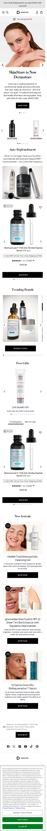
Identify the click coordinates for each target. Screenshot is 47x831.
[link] (37, 12)
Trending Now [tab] (15, 421)
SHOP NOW (22, 105)
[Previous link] (4, 325)
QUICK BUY (23, 275)
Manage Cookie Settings (22, 813)
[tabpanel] (22, 467)
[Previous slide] (2, 65)
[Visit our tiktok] (31, 746)
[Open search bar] (7, 12)
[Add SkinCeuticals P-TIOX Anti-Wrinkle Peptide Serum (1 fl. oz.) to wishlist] (40, 207)
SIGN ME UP (22, 735)
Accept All (23, 826)
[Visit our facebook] (8, 746)
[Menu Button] (2, 12)
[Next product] (41, 241)
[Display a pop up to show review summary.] (33, 260)
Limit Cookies (22, 820)
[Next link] (41, 325)
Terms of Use (20, 808)
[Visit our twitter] (14, 746)
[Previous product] (4, 241)
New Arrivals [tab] (30, 421)
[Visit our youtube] (25, 746)
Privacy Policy (7, 808)
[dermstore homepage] (22, 12)
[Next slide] (42, 65)
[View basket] (41, 12)
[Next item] (43, 130)
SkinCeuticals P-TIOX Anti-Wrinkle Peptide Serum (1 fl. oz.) (23, 249)
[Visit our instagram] (20, 746)
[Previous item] (2, 130)
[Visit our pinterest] (37, 746)
